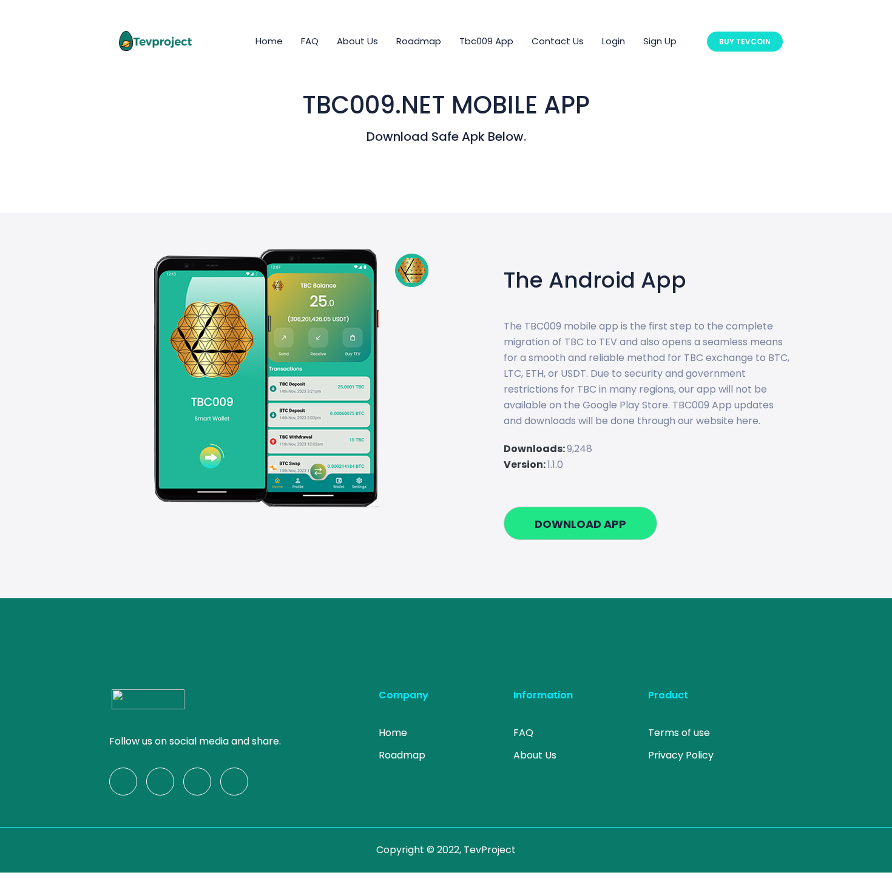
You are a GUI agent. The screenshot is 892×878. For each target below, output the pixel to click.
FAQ (310, 41)
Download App (580, 524)
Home (269, 41)
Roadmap (418, 41)
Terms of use (679, 733)
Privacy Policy (681, 755)
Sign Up (660, 41)
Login (613, 41)
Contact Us (558, 41)
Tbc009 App (486, 41)
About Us (357, 41)
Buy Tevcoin (745, 41)
